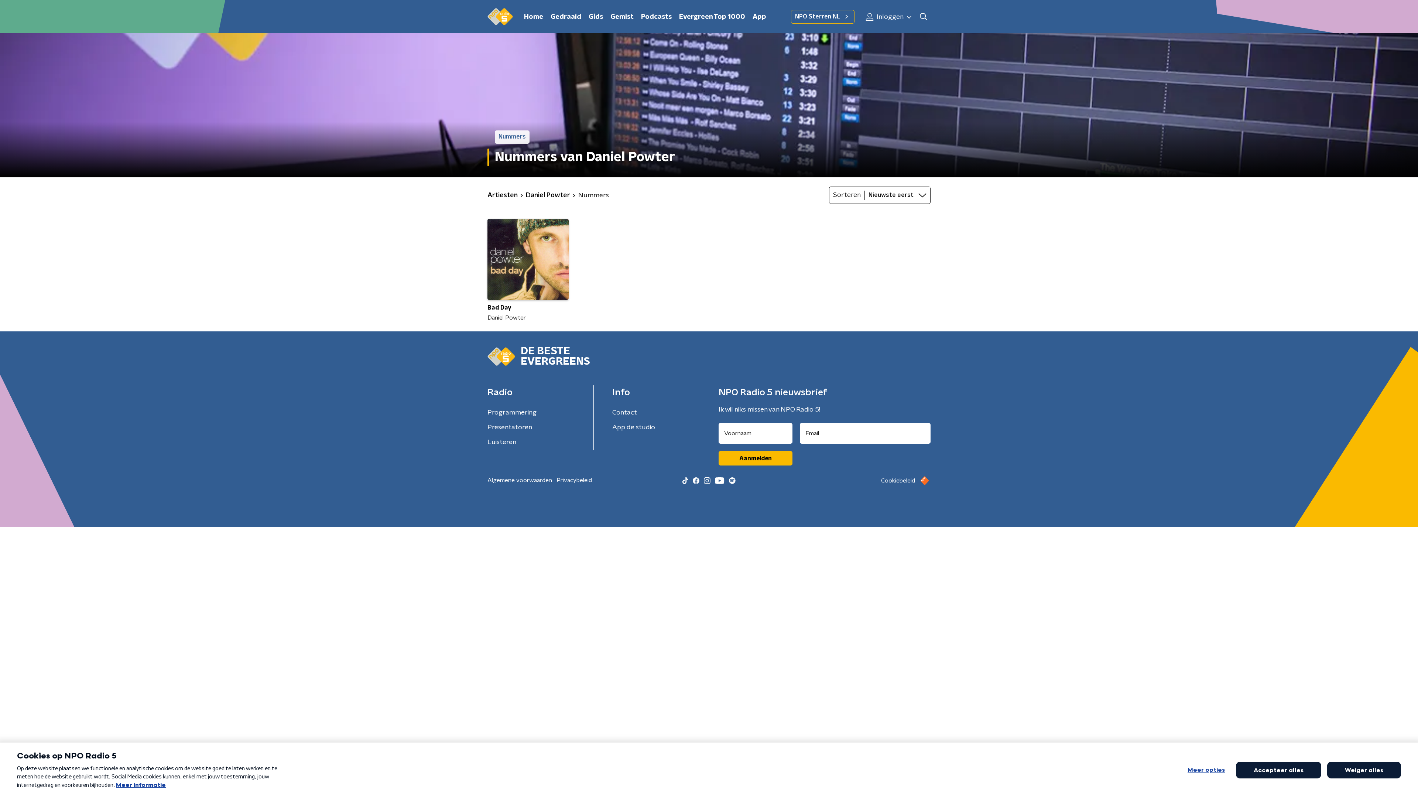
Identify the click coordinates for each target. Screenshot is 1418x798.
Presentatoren (509, 427)
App (759, 17)
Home (533, 17)
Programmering (512, 412)
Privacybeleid (574, 480)
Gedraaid (566, 17)
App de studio (633, 427)
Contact (624, 412)
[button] (923, 17)
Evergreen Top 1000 (712, 17)
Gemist (622, 17)
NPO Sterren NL (817, 17)
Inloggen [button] (889, 17)
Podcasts (656, 17)
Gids (596, 17)
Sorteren (847, 195)
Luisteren (501, 442)
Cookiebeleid (898, 481)
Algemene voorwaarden (519, 480)
